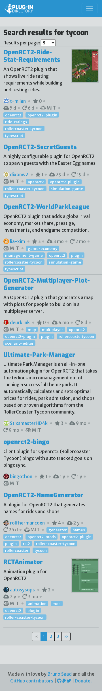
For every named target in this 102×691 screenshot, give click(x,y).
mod (56, 603)
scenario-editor (19, 343)
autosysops (22, 590)
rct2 (26, 543)
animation (37, 603)
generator (57, 530)
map (32, 329)
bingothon (21, 476)
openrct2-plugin (42, 115)
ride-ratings (16, 122)
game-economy (42, 248)
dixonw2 (19, 174)
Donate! (83, 681)
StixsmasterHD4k (28, 423)
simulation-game (67, 188)
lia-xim (17, 241)
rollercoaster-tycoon (23, 128)
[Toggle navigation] (89, 8)
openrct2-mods (41, 536)
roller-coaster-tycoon (24, 188)
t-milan (18, 101)
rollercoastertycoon (76, 336)
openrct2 (13, 115)
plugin (77, 255)
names (79, 530)
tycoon (41, 550)
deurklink (20, 322)
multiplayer (52, 329)
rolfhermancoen (27, 523)
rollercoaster (16, 550)
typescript (14, 135)
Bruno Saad (59, 674)
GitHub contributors (31, 681)
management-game (24, 255)
